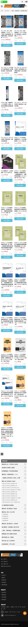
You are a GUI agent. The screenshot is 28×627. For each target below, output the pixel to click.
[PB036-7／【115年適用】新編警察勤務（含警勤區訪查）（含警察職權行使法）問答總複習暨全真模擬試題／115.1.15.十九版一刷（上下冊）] (7, 270)
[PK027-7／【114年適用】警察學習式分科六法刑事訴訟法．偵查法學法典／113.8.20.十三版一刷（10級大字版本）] (20, 382)
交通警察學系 (5, 518)
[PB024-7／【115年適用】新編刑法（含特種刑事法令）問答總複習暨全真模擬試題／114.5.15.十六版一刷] (20, 270)
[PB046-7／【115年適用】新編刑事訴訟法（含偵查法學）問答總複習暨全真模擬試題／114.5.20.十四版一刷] (7, 308)
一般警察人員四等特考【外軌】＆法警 (11, 477)
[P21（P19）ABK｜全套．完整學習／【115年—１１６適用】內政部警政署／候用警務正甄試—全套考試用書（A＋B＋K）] (7, 21)
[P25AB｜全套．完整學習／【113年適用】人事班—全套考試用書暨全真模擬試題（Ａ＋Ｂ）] (7, 93)
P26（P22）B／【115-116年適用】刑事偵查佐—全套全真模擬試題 (7, 139)
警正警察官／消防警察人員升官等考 (10, 527)
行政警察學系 (5, 514)
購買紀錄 (4, 580)
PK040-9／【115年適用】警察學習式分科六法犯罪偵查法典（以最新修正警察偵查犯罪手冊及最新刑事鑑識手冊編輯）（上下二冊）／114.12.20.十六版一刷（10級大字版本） (7, 432)
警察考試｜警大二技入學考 (8, 512)
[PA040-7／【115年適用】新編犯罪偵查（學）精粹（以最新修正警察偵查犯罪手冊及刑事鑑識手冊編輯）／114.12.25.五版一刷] (7, 233)
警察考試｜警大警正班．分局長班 (10, 523)
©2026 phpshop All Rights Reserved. (10, 624)
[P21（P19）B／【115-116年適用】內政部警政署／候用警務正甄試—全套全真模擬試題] (20, 58)
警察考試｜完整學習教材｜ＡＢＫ (10, 474)
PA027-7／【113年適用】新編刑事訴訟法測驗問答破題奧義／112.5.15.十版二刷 (20, 209)
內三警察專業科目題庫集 (8, 505)
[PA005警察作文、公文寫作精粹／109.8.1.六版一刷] (7, 162)
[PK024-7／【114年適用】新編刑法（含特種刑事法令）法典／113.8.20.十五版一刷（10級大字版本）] (20, 345)
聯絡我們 (4, 599)
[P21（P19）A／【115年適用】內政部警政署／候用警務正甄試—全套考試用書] (7, 58)
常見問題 (4, 597)
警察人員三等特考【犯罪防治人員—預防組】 (12, 489)
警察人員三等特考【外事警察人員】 (10, 491)
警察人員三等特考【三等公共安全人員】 (11, 487)
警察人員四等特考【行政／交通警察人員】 (11, 502)
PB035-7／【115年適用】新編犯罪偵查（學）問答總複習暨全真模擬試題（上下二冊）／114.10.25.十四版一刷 (20, 321)
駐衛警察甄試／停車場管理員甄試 (10, 471)
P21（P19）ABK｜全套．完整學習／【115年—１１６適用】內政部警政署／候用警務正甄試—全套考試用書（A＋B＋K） (7, 34)
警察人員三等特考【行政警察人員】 (10, 483)
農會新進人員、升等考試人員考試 (10, 464)
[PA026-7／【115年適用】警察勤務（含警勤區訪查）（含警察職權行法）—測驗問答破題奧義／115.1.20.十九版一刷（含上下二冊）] (20, 162)
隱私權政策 (4, 584)
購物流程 (4, 594)
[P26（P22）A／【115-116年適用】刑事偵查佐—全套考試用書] (20, 93)
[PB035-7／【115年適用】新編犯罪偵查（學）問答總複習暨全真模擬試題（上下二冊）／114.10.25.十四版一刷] (20, 308)
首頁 (2, 10)
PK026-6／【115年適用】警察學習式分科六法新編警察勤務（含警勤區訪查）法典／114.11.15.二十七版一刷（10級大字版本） (7, 358)
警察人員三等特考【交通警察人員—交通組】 (12, 497)
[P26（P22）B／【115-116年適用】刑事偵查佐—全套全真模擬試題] (7, 128)
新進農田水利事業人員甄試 (8, 467)
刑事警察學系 (5, 516)
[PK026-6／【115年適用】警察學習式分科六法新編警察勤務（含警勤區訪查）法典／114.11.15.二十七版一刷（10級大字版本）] (7, 345)
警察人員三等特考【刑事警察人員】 (10, 485)
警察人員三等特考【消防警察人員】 (10, 500)
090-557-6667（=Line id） (15, 611)
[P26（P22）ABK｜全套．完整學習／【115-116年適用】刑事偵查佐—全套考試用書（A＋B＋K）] (20, 21)
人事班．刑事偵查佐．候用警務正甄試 (19, 10)
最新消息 (4, 592)
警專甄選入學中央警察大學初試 (9, 533)
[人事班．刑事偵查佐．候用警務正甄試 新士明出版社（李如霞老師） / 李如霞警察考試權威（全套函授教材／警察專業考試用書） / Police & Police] (15, 6)
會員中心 (4, 575)
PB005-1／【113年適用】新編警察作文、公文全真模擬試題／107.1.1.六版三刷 (20, 139)
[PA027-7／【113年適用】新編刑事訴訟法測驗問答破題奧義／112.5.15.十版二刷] (20, 198)
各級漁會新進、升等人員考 (8, 544)
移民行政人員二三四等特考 (8, 540)
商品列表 (7, 10)
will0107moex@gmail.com (10, 615)
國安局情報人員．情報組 (8, 537)
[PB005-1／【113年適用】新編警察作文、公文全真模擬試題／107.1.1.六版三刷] (20, 128)
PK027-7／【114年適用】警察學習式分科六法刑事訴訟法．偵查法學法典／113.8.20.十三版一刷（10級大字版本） (20, 394)
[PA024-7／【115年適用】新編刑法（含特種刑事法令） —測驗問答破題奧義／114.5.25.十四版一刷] (7, 198)
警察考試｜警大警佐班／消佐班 (9, 508)
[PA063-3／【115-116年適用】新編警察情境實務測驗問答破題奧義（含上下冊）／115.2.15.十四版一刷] (20, 233)
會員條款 (4, 582)
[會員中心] (22, 1)
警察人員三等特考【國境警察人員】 (10, 493)
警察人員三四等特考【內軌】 (9, 481)
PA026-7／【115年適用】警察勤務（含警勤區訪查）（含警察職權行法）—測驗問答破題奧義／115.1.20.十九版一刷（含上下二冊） (20, 174)
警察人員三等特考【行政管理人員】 (10, 495)
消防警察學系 (5, 520)
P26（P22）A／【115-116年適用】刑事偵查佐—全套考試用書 (20, 104)
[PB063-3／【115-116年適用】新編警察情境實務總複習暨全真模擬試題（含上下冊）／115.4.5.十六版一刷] (7, 382)
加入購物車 (7, 45)
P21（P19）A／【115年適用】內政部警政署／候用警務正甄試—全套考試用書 (7, 69)
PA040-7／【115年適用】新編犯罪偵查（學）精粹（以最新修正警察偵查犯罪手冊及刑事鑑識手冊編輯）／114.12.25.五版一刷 (7, 246)
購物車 (3, 577)
